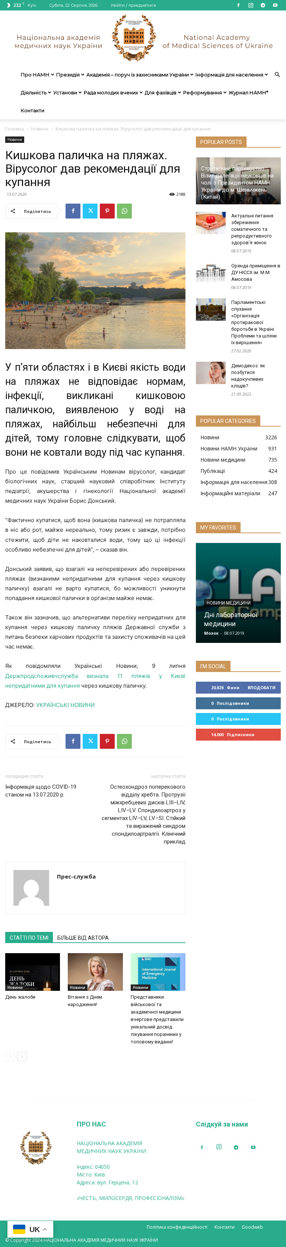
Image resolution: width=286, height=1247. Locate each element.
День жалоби (20, 997)
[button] (277, 74)
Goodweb (252, 1227)
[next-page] (21, 1056)
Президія (68, 75)
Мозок (211, 633)
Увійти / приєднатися (133, 5)
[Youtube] (275, 5)
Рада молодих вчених (111, 92)
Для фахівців (161, 92)
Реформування (202, 92)
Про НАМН (35, 75)
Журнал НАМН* (248, 92)
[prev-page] (10, 1056)
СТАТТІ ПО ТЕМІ (29, 938)
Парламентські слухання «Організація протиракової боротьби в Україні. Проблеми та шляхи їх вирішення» (254, 322)
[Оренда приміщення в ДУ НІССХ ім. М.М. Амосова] (211, 273)
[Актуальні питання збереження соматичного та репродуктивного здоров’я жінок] (211, 223)
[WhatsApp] (124, 211)
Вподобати (262, 687)
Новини (39, 129)
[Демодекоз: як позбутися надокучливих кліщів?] (211, 373)
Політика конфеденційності (177, 1227)
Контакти (32, 110)
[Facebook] (238, 5)
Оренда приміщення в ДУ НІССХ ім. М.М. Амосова (255, 272)
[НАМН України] (143, 38)
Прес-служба (76, 876)
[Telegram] (262, 5)
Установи (65, 92)
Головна (14, 129)
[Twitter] (90, 211)
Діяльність (34, 92)
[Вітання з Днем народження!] (95, 972)
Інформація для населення (229, 75)
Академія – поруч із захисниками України (137, 75)
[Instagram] (250, 5)
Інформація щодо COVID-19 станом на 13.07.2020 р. (40, 790)
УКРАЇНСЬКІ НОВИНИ (65, 705)
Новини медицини (229, 603)
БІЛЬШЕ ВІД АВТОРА (83, 938)
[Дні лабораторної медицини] (238, 593)
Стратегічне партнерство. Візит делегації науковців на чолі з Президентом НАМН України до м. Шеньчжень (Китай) (237, 182)
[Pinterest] (107, 211)
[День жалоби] (32, 972)
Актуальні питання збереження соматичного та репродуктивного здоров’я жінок (252, 229)
